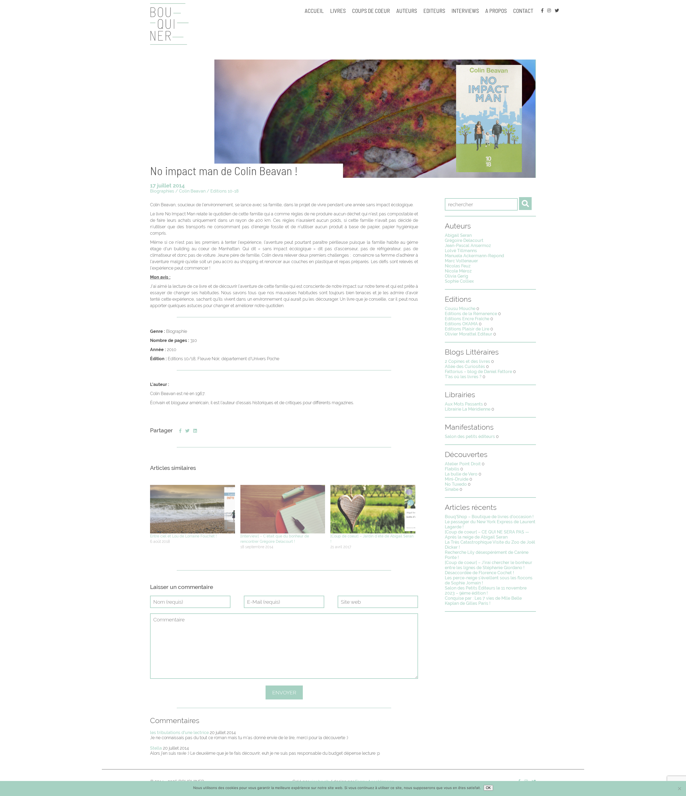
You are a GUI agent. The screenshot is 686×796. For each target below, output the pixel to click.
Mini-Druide (456, 479)
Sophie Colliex (459, 281)
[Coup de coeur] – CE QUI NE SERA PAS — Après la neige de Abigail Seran (487, 534)
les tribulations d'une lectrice (179, 732)
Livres (338, 10)
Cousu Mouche (460, 308)
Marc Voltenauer (461, 260)
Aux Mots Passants (464, 404)
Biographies (162, 191)
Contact (523, 10)
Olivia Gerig (456, 276)
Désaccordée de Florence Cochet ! (479, 572)
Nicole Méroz (458, 271)
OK (488, 788)
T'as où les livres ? (463, 376)
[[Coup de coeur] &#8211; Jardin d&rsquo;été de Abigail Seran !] (372, 509)
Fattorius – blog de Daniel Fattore (478, 371)
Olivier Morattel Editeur (468, 334)
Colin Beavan (192, 191)
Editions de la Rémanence (471, 313)
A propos (496, 10)
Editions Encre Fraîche (467, 318)
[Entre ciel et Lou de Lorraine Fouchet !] (192, 509)
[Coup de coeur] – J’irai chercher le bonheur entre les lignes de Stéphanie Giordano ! (488, 565)
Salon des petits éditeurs (470, 436)
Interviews (465, 10)
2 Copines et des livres (467, 361)
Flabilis (452, 468)
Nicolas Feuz (458, 265)
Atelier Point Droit (463, 463)
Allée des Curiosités (465, 366)
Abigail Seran (458, 235)
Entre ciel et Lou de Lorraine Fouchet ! (183, 536)
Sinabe (451, 489)
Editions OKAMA (461, 323)
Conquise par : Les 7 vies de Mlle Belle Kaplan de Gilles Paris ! (483, 601)
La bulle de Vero (461, 474)
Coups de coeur (371, 10)
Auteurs (406, 10)
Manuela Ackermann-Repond (474, 255)
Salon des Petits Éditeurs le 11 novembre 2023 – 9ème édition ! (486, 590)
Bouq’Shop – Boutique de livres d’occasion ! (489, 516)
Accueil (314, 10)
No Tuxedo (456, 484)
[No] (679, 788)
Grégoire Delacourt (464, 240)
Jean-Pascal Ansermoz (468, 245)
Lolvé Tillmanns (461, 250)
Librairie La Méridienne (467, 409)
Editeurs (434, 10)
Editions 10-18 (224, 191)
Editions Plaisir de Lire (467, 328)
